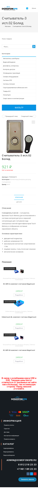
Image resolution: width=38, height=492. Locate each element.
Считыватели (6, 182)
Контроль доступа (25, 179)
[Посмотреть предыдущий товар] (3, 116)
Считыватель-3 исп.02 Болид (22, 26)
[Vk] (28, 473)
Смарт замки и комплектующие (13, 98)
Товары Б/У (7, 91)
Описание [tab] (19, 197)
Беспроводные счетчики (10, 278)
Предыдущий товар (11, 116)
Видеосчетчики (9, 311)
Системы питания (9, 84)
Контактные (14, 179)
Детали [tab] (19, 202)
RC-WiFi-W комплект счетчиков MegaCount (19, 350)
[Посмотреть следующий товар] (34, 116)
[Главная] (2, 26)
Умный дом (7, 95)
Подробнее (19, 295)
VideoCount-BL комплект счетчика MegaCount (19, 317)
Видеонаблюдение (9, 62)
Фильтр (19, 107)
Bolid (8, 184)
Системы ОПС (7, 80)
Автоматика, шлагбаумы (11, 58)
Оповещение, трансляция (11, 73)
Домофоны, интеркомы (11, 66)
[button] (33, 122)
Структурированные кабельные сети (15, 87)
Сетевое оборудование (10, 77)
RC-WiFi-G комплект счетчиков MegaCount (19, 284)
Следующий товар (27, 116)
